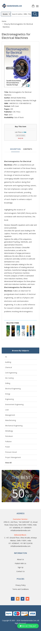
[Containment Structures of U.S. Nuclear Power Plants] (23, 330)
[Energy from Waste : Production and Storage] (28, 330)
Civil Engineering (11, 373)
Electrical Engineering (13, 388)
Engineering (9, 399)
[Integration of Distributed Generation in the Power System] (31, 330)
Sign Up (20, 567)
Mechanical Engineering (13, 426)
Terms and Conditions (20, 589)
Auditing (8, 362)
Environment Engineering (14, 404)
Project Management (13, 457)
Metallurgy (9, 431)
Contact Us (20, 571)
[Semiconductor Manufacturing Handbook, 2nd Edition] (8, 330)
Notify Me (20, 138)
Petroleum (9, 436)
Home (4, 21)
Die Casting (9, 378)
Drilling (7, 383)
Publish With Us (20, 563)
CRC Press (16, 112)
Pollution (8, 441)
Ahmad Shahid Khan (18, 98)
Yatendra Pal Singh (29, 100)
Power (7, 447)
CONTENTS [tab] (27, 149)
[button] (28, 626)
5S (6, 357)
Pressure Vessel (11, 452)
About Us (20, 559)
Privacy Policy (20, 585)
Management (10, 415)
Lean (7, 410)
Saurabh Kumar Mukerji (13, 100)
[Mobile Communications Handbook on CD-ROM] (13, 330)
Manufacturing (10, 420)
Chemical (8, 367)
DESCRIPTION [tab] (15, 149)
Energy (7, 394)
